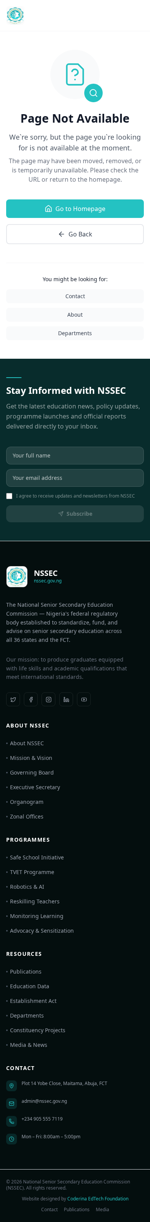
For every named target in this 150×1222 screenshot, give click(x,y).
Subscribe (79, 513)
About (75, 314)
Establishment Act (33, 1000)
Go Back (80, 234)
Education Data (29, 986)
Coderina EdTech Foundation (97, 1198)
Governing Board (32, 772)
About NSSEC (27, 743)
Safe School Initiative (37, 857)
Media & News (28, 1044)
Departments (75, 333)
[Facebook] (31, 699)
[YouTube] (84, 699)
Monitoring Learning (36, 916)
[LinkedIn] (66, 699)
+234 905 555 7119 (42, 1119)
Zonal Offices (26, 816)
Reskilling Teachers (35, 901)
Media (102, 1210)
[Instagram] (48, 699)
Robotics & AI (27, 886)
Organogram (26, 801)
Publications (26, 971)
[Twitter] (13, 699)
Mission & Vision (31, 757)
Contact (75, 296)
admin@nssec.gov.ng (44, 1101)
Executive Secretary (35, 787)
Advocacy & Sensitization (42, 930)
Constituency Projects (37, 1030)
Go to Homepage (80, 208)
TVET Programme (32, 872)
